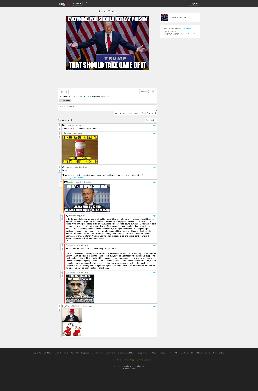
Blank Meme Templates (80, 353)
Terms (170, 353)
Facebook (110, 360)
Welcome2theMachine (73, 306)
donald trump (65, 100)
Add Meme (120, 113)
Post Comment (149, 113)
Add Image (133, 113)
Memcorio (68, 167)
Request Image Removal (201, 353)
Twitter (119, 360)
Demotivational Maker (126, 353)
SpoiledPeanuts (71, 125)
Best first (150, 120)
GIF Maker (48, 353)
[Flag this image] (153, 91)
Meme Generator (186, 29)
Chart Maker (110, 353)
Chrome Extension (144, 360)
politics (108, 96)
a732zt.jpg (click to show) (73, 177)
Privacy (162, 353)
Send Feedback (219, 353)
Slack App (185, 353)
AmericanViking (71, 133)
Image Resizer (143, 353)
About (154, 353)
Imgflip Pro (37, 353)
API (176, 353)
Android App (129, 360)
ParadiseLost (73, 245)
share (143, 92)
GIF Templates (97, 353)
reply (154, 125)
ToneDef (88, 96)
